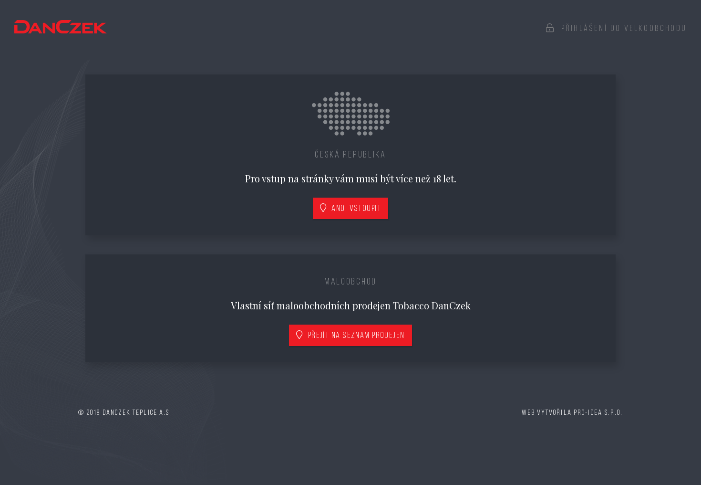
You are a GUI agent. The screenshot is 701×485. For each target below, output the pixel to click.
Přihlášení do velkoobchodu (621, 29)
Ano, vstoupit (354, 209)
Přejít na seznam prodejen (354, 336)
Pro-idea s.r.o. (598, 413)
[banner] (60, 26)
